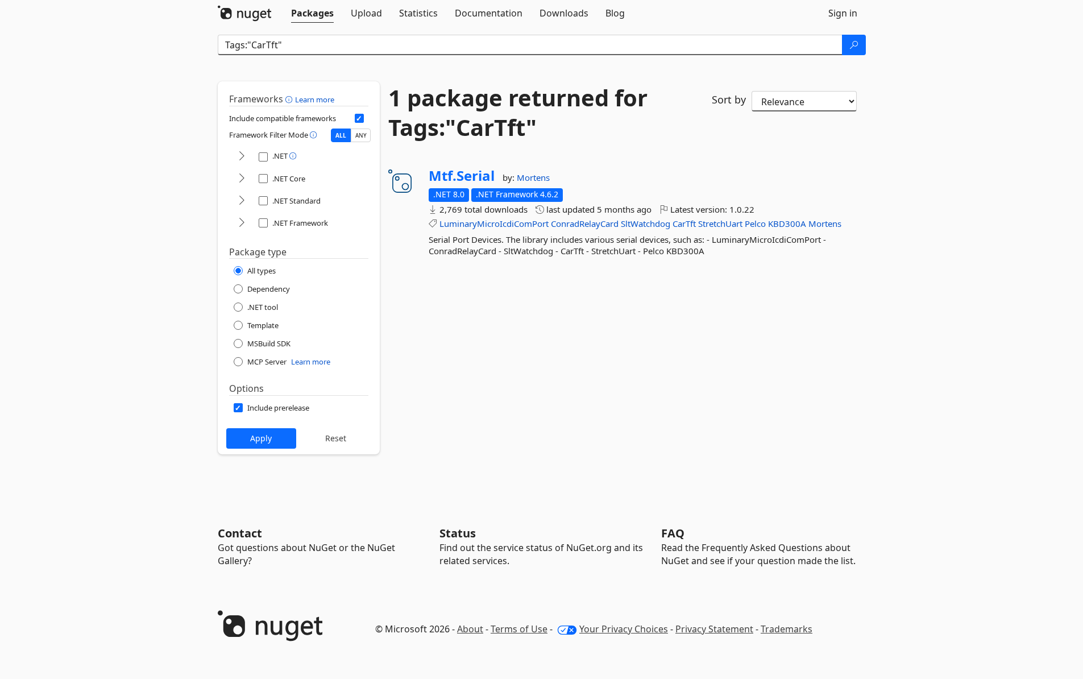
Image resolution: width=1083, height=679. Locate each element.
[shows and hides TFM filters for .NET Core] (241, 179)
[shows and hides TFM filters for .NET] (241, 157)
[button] (290, 99)
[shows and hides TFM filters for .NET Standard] (241, 201)
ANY (361, 135)
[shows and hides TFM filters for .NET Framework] (241, 223)
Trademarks (786, 629)
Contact (240, 533)
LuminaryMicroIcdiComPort (494, 223)
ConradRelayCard (585, 223)
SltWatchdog (645, 223)
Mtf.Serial (462, 175)
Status (457, 533)
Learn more (314, 99)
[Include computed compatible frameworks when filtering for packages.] (359, 118)
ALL (340, 135)
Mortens (533, 177)
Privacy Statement (714, 629)
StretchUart (720, 223)
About (470, 629)
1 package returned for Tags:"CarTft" (518, 112)
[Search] (854, 45)
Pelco (755, 223)
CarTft (684, 223)
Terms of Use (519, 629)
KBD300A (787, 223)
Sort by (729, 99)
